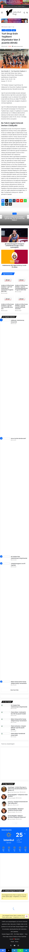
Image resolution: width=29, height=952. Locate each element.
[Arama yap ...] (27, 13)
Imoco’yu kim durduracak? (18, 438)
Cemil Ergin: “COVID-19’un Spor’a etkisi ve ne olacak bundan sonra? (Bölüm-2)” (17, 788)
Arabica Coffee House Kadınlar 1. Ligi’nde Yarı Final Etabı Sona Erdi (7, 306)
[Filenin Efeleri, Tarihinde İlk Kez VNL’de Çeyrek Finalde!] (5, 714)
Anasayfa (5, 26)
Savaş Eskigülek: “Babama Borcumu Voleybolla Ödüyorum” (17, 816)
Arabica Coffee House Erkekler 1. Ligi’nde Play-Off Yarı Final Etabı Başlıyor (14, 218)
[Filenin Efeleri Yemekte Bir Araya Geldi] (5, 736)
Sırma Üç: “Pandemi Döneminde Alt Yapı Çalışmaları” (18, 802)
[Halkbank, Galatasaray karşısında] (5, 378)
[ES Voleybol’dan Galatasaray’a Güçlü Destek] (5, 559)
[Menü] (2, 13)
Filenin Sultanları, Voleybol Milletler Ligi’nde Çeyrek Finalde (18, 727)
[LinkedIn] (10, 200)
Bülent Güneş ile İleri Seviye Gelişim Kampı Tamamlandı (19, 682)
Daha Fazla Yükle (14, 690)
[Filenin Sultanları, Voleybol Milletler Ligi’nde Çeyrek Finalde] (5, 728)
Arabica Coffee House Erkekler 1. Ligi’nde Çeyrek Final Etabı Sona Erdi (21, 306)
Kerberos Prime (17, 936)
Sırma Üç (11, 805)
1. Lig (13, 26)
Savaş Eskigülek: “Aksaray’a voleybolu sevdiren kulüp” (16, 809)
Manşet (9, 30)
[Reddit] (21, 200)
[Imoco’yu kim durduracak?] (5, 496)
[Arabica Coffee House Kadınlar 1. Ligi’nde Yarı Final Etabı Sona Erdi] (7, 299)
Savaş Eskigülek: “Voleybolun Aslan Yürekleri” (18, 795)
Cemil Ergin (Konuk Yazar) (14, 792)
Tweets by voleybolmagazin (8, 743)
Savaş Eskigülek (12, 798)
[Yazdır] (10, 204)
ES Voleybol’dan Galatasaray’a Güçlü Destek (19, 557)
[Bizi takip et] (26, 916)
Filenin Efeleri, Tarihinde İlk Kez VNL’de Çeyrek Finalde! (18, 713)
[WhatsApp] (25, 200)
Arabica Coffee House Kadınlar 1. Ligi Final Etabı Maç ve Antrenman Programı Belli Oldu (7, 288)
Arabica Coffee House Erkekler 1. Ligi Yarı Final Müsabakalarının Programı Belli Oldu (21, 288)
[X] (6, 200)
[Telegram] (2, 204)
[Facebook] (2, 200)
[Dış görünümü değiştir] (24, 13)
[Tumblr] (14, 200)
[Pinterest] (17, 200)
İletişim (12, 941)
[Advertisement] (14, 763)
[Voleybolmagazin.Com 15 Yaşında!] (5, 621)
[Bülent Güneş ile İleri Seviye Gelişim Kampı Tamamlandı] (5, 684)
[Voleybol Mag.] (13, 12)
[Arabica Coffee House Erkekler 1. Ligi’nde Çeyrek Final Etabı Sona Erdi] (21, 299)
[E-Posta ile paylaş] (6, 204)
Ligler (9, 26)
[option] (14, 216)
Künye (16, 941)
